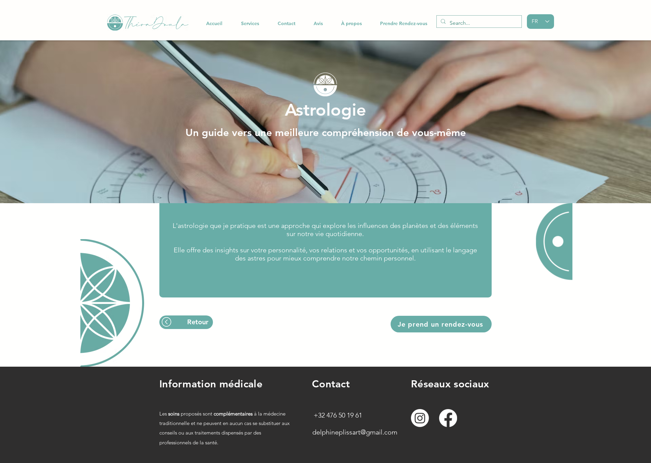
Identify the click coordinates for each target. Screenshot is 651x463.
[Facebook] (448, 418)
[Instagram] (420, 418)
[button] (250, 23)
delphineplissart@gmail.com (354, 432)
